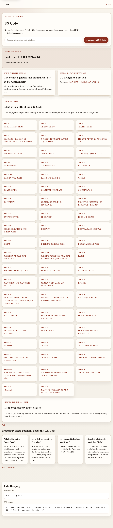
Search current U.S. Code (96, 40)
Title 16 (96, 82)
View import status (8, 467)
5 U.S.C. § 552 (72, 82)
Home (108, 4)
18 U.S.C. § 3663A (85, 82)
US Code (5, 4)
